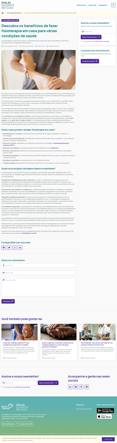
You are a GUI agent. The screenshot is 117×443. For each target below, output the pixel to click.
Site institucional (9, 424)
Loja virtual (92, 5)
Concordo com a (96, 41)
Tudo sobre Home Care (14, 13)
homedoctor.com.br (29, 233)
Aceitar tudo (108, 439)
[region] (58, 439)
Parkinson (54, 148)
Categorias (103, 5)
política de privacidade (101, 41)
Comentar (6, 301)
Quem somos (81, 5)
